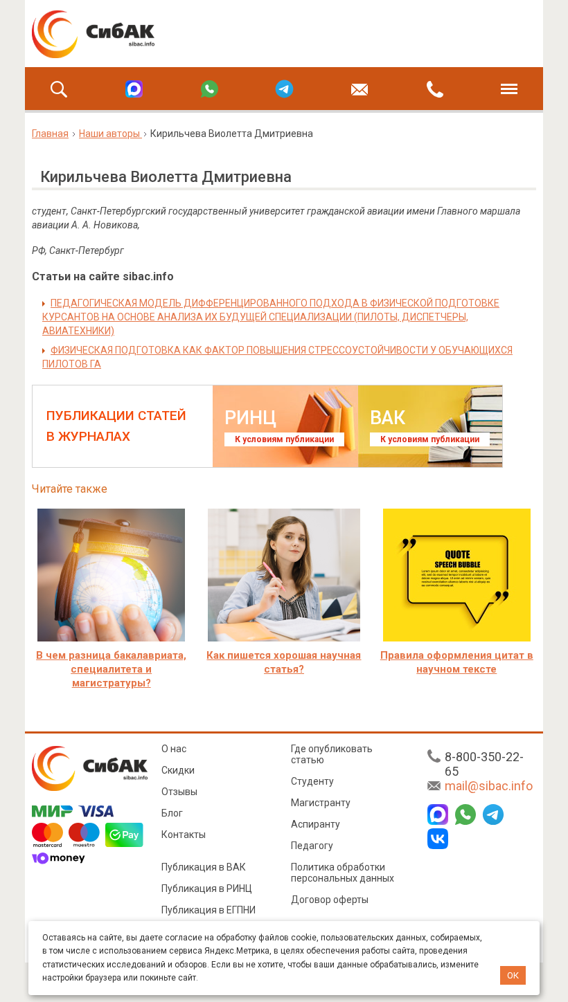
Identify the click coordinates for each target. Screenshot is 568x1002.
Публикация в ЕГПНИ (208, 910)
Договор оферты (330, 899)
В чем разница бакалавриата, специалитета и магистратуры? (111, 669)
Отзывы (179, 791)
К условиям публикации (284, 439)
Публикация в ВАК (203, 867)
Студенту (312, 781)
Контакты (183, 834)
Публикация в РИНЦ (206, 888)
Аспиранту (315, 824)
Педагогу (312, 845)
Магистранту (320, 802)
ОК (513, 975)
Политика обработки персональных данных (342, 873)
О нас (173, 748)
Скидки (178, 770)
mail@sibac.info (489, 785)
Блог (172, 813)
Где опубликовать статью (332, 754)
